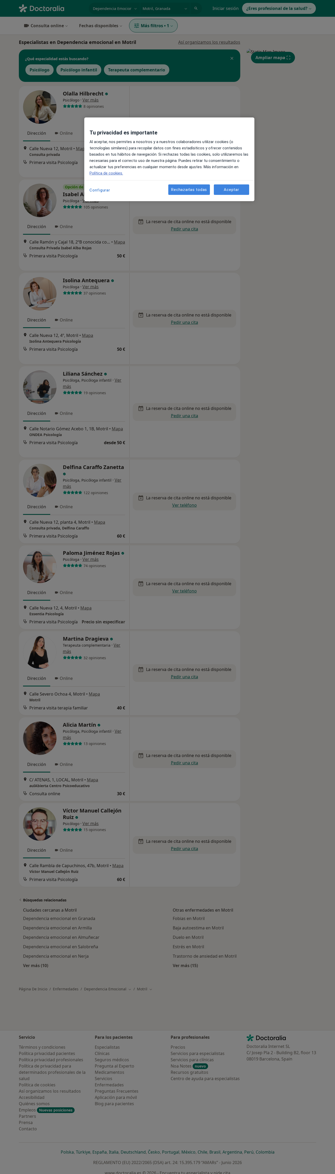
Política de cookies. (106, 173)
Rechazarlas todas (189, 189)
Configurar (100, 190)
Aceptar (231, 189)
